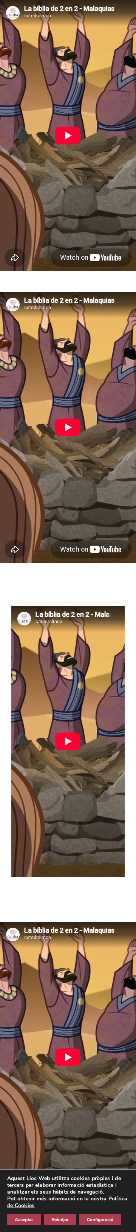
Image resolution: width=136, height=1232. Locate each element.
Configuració (100, 1220)
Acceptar (24, 1220)
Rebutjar (60, 1220)
